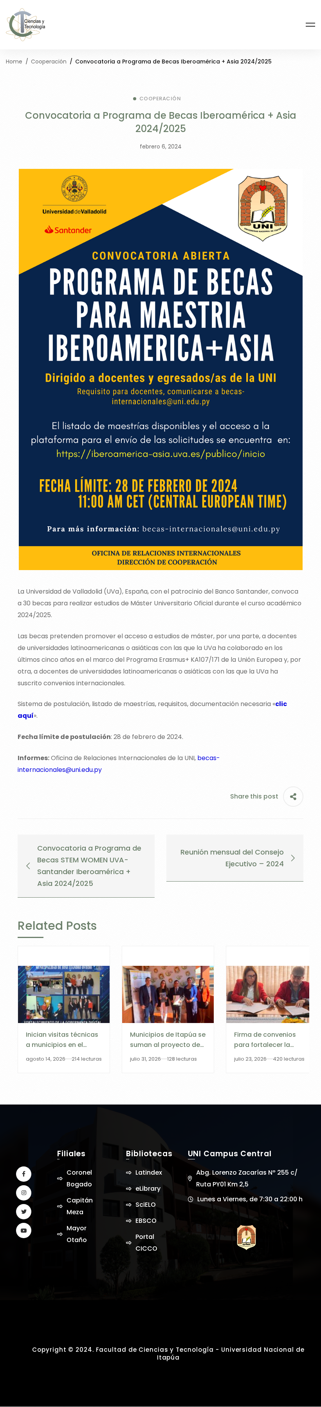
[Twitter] (23, 1211)
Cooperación (49, 61)
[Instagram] (23, 1193)
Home (14, 61)
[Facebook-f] (23, 1174)
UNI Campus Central (230, 1153)
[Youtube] (23, 1230)
